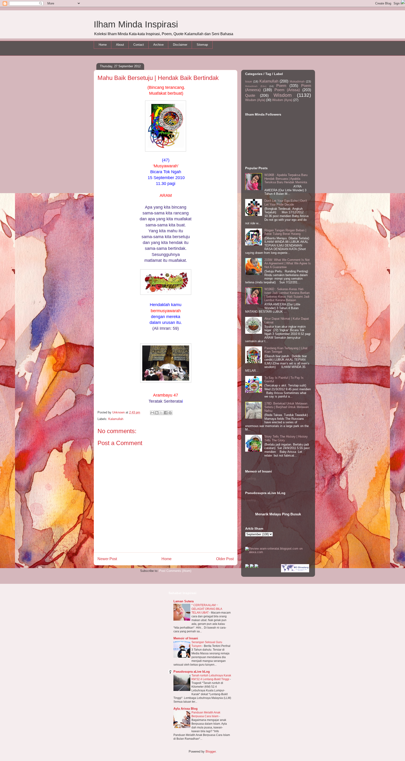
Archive (158, 44)
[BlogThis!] (156, 412)
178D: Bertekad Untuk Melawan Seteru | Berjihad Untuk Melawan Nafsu (286, 407)
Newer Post (107, 559)
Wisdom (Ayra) (282, 100)
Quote (250, 95)
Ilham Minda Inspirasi (136, 24)
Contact (138, 44)
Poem (281, 86)
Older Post (225, 559)
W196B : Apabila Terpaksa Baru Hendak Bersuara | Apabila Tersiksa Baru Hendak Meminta (286, 178)
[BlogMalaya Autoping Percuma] (247, 567)
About (120, 44)
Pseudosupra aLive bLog (191, 671)
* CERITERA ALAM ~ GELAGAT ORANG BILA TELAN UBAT (206, 609)
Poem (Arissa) (287, 90)
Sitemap (202, 44)
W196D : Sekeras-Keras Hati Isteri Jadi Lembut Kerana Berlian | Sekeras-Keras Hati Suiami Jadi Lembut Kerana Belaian (287, 294)
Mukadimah (297, 81)
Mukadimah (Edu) (255, 86)
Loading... (252, 478)
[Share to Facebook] (165, 412)
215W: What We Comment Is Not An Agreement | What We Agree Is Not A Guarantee (287, 263)
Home (103, 44)
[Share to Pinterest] (170, 412)
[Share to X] (161, 412)
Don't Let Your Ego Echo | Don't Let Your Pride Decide (285, 202)
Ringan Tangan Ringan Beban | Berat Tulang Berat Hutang (285, 232)
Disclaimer (180, 44)
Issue (248, 81)
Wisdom (283, 95)
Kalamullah (115, 419)
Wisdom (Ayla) (255, 100)
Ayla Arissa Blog (185, 708)
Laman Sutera (183, 601)
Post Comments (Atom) (175, 571)
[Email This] (152, 412)
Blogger (211, 751)
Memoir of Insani (185, 638)
